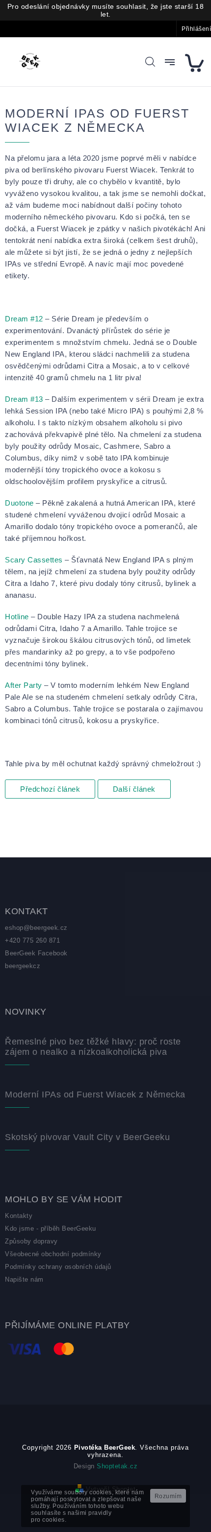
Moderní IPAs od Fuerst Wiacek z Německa (95, 1094)
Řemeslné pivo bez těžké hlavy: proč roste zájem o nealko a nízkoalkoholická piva (93, 1047)
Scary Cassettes (34, 560)
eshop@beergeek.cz (36, 927)
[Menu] (170, 62)
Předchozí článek (50, 789)
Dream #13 (24, 399)
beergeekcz (22, 966)
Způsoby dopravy (31, 1241)
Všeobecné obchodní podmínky (53, 1254)
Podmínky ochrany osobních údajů (58, 1266)
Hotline (17, 616)
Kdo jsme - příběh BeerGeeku (50, 1228)
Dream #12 (24, 319)
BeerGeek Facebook (36, 953)
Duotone (19, 503)
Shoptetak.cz (117, 1466)
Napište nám (24, 1279)
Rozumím (168, 1496)
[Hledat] (150, 62)
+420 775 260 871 (32, 940)
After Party (23, 685)
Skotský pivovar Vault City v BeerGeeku (87, 1137)
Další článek (134, 789)
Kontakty (18, 1215)
